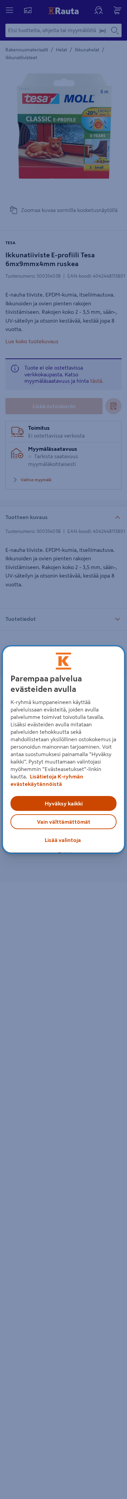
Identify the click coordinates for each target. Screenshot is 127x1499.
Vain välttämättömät (63, 821)
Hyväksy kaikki (64, 803)
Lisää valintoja (63, 840)
